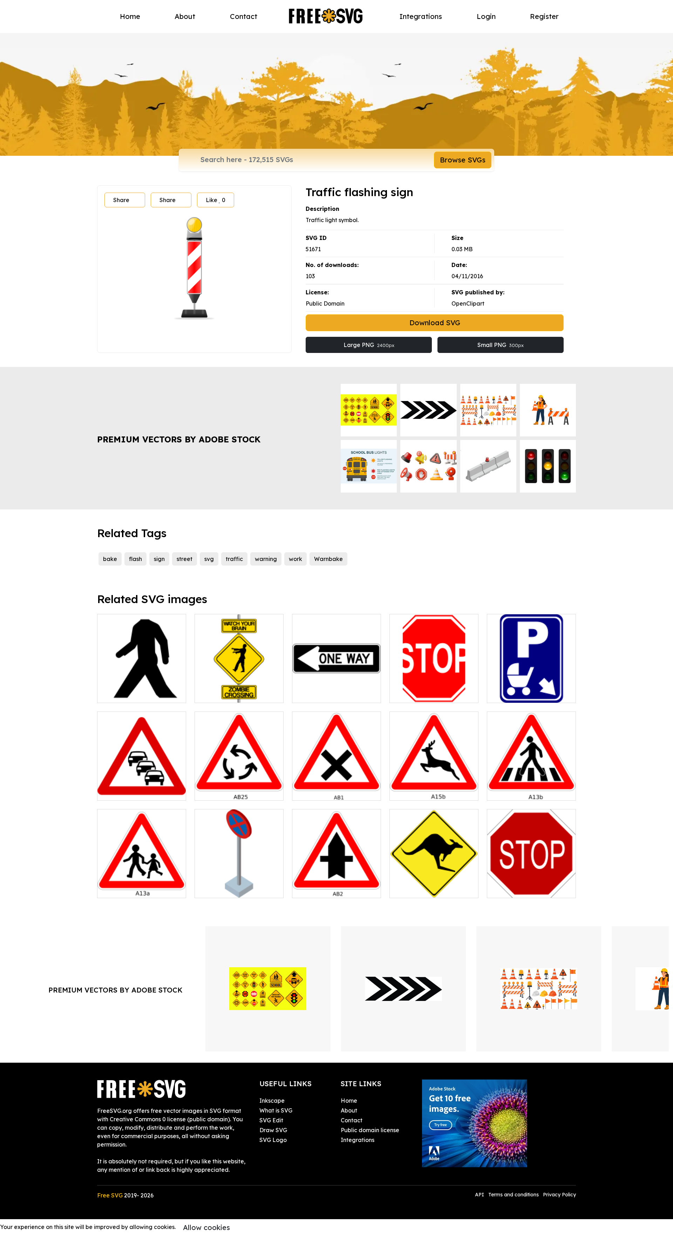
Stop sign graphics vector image (434, 689)
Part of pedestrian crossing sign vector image (141, 689)
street (184, 558)
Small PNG (500, 344)
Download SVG (434, 322)
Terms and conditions (513, 1194)
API (480, 1194)
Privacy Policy (559, 1194)
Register (544, 16)
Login (486, 16)
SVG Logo (273, 1139)
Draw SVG (273, 1130)
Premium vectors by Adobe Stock (178, 439)
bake (110, 558)
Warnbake (328, 558)
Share (121, 199)
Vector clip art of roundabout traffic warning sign (239, 782)
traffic (234, 558)
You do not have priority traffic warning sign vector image (337, 782)
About (185, 16)
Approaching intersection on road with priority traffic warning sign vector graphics (336, 876)
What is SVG (275, 1110)
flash (135, 558)
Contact (243, 16)
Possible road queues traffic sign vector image (141, 786)
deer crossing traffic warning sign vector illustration (434, 782)
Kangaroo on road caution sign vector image (434, 884)
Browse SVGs (462, 159)
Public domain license (370, 1130)
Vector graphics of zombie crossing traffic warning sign (239, 685)
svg (209, 558)
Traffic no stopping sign (234, 888)
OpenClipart (467, 303)
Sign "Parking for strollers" (530, 693)
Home (130, 16)
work (295, 558)
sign (159, 558)
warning (266, 558)
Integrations (421, 16)
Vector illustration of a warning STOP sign (532, 884)
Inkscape (272, 1100)
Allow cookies (206, 1227)
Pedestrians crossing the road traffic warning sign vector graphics (142, 880)
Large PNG (369, 344)
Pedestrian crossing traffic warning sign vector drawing (531, 782)
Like (215, 199)
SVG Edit (271, 1120)
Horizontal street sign (329, 693)
